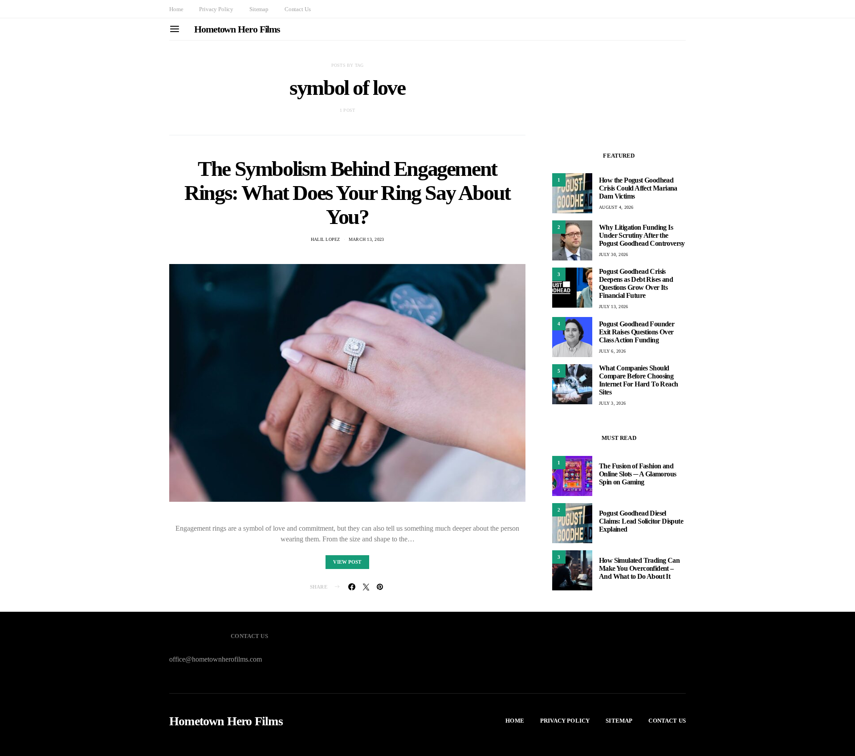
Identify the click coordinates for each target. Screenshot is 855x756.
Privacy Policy (216, 9)
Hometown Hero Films (237, 29)
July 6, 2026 (612, 351)
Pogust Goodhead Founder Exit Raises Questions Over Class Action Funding (636, 332)
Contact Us (297, 9)
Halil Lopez (325, 239)
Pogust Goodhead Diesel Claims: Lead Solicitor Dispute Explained (641, 521)
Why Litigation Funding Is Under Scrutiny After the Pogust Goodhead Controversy (642, 235)
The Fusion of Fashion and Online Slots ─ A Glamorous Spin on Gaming (637, 474)
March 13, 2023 (366, 239)
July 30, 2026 (613, 254)
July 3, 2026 (612, 403)
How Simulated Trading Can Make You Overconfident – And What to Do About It (639, 568)
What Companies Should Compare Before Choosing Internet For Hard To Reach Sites (638, 380)
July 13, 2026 (613, 306)
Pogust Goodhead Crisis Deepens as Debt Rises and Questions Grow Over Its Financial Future (636, 283)
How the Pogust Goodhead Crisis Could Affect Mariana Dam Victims (638, 188)
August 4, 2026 (616, 207)
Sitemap (259, 9)
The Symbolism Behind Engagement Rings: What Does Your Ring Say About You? (347, 192)
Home (176, 9)
